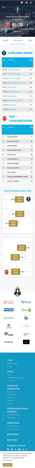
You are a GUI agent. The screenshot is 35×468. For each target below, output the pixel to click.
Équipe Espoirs (12, 395)
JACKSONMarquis (13, 74)
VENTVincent (11, 109)
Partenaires (11, 418)
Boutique (12, 440)
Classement (11, 380)
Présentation (11, 392)
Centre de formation (13, 387)
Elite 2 (10, 371)
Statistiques (18, 40)
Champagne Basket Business (17, 410)
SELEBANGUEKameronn (15, 100)
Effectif (9, 375)
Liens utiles (13, 423)
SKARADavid (12, 105)
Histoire (9, 366)
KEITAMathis (12, 87)
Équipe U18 (10, 398)
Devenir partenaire (13, 415)
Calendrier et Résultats (15, 378)
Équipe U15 (10, 400)
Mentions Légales (13, 426)
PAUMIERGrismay (13, 92)
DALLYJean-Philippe (14, 78)
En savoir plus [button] (7, 460)
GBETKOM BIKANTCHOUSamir (17, 83)
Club (9, 360)
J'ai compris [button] (7, 465)
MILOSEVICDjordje (13, 69)
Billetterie (13, 434)
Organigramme (12, 363)
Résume (5, 40)
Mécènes (10, 403)
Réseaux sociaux (12, 429)
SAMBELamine (12, 96)
